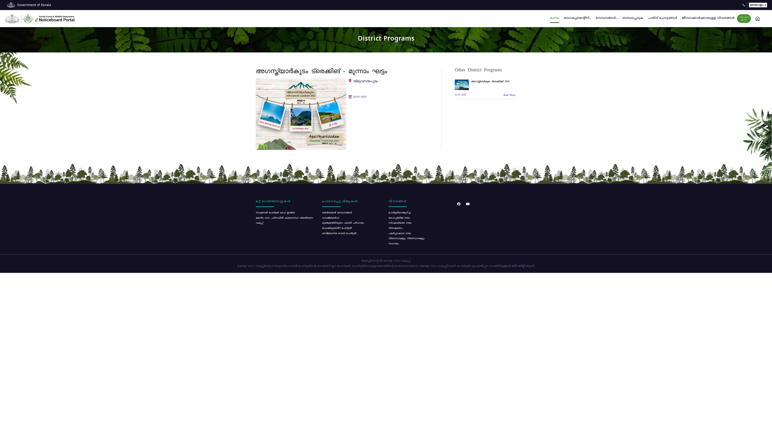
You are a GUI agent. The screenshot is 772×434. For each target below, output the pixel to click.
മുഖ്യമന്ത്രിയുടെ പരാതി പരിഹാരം (343, 222)
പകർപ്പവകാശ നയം (399, 233)
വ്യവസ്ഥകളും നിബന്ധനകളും (406, 238)
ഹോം (554, 18)
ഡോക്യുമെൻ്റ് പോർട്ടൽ (337, 228)
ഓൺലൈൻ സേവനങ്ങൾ (337, 212)
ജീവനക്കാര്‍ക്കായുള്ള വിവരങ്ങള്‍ (708, 18)
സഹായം (393, 243)
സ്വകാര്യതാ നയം (400, 222)
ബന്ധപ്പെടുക (632, 18)
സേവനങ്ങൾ (606, 18)
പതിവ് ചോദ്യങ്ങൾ (662, 18)
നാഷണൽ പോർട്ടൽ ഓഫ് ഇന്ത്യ (275, 212)
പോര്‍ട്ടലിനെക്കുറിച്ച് (399, 212)
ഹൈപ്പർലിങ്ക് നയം (399, 217)
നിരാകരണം (395, 228)
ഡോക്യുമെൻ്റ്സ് (576, 18)
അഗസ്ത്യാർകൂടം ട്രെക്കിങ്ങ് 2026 (490, 81)
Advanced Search (743, 18)
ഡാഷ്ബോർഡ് (330, 217)
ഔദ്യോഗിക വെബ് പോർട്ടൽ (339, 233)
